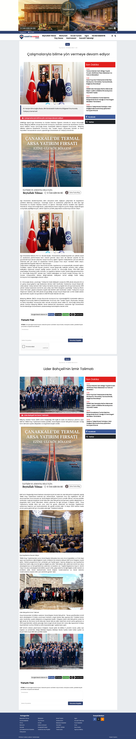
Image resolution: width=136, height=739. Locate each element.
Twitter (91, 122)
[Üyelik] (116, 32)
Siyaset (67, 359)
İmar (67, 44)
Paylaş (51, 314)
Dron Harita (77, 727)
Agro (87, 36)
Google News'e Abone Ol (39, 314)
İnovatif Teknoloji (86, 38)
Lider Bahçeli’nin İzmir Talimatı (36, 415)
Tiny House (58, 38)
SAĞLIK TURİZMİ (60, 727)
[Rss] (102, 719)
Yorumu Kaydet (75, 340)
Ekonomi (22, 725)
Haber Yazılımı (113, 737)
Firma (21, 723)
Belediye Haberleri (61, 723)
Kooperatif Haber (42, 727)
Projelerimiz (23, 32)
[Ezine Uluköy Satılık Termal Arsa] (52, 164)
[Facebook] (94, 719)
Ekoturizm (63, 36)
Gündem (58, 725)
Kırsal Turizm (76, 36)
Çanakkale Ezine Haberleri (27, 729)
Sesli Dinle (79, 314)
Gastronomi (71, 38)
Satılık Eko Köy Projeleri (44, 729)
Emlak (39, 723)
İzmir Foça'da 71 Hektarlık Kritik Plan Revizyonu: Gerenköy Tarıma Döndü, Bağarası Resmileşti (99, 82)
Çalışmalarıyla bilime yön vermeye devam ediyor (43, 118)
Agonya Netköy (78, 729)
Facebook (91, 117)
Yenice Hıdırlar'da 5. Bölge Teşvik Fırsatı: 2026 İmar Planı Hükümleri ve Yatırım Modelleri (99, 73)
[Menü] (112, 36)
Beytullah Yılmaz (49, 36)
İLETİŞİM (32, 32)
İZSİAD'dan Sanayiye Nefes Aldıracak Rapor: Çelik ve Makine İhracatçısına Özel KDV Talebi (99, 91)
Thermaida (59, 729)
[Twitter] (98, 719)
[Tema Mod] (115, 36)
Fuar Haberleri (78, 723)
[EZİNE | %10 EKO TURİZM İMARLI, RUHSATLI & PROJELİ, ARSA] (68, 15)
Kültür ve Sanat (42, 725)
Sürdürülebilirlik (98, 36)
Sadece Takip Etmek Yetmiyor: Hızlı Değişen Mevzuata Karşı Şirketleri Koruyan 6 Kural (98, 108)
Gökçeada (23, 732)
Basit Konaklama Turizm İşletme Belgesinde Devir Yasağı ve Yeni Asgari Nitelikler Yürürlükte (100, 100)
